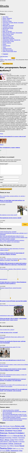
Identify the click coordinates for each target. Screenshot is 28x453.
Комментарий (4, 164)
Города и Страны (7, 21)
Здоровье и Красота (8, 27)
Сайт (1, 182)
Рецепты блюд (6, 45)
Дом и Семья (6, 24)
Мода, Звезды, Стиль (8, 34)
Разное (4, 44)
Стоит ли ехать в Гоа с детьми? (8, 231)
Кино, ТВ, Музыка (7, 31)
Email (2, 179)
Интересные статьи (8, 28)
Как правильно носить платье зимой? (8, 215)
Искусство (5, 30)
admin (1, 74)
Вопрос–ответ (6, 19)
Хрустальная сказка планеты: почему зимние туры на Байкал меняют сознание (13, 238)
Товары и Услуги (7, 48)
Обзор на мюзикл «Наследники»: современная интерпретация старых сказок (13, 319)
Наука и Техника (7, 35)
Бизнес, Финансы (7, 18)
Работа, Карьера (7, 42)
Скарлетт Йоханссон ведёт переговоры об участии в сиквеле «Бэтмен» (12, 253)
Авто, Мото (5, 17)
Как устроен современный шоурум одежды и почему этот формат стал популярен (12, 241)
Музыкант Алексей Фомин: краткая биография (10, 288)
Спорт (4, 47)
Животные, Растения (8, 25)
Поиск (1, 222)
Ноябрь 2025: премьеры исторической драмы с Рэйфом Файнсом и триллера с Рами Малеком (13, 259)
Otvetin (4, 6)
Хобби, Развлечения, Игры (10, 51)
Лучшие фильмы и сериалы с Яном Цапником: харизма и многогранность (13, 282)
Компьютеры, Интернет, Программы (12, 32)
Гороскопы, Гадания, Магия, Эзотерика (13, 22)
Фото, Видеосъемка (8, 50)
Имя (1, 177)
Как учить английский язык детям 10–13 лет (12, 236)
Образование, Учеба (8, 37)
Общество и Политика (8, 38)
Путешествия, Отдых (8, 41)
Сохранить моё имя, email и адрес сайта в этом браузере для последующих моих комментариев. (13, 185)
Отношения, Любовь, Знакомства (11, 40)
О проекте (5, 54)
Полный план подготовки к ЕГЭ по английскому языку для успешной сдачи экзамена (13, 390)
